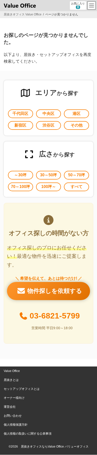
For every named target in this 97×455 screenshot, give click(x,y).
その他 (77, 125)
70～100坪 (20, 186)
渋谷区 (48, 125)
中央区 (48, 113)
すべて (77, 186)
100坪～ (48, 186)
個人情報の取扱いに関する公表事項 (27, 433)
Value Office (12, 371)
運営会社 (10, 407)
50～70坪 (76, 175)
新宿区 (20, 125)
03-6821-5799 (55, 315)
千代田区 (20, 113)
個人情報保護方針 (16, 424)
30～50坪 (48, 175)
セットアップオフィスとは (22, 389)
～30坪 (20, 175)
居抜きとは (11, 380)
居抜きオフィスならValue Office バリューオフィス (55, 446)
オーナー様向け (14, 398)
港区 (77, 113)
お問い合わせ (13, 415)
